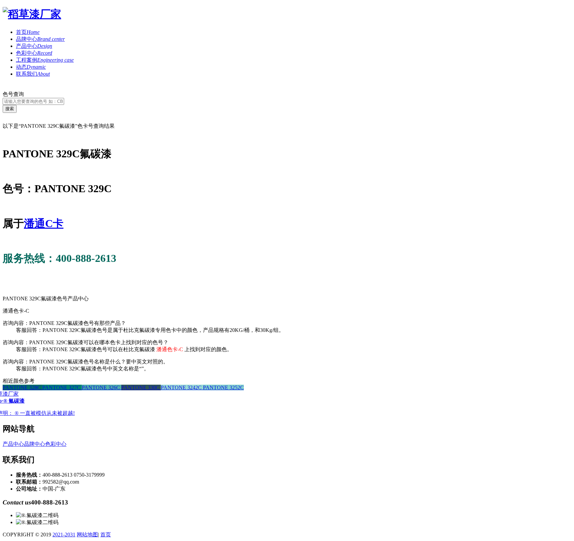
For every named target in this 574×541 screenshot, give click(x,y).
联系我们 (33, 74)
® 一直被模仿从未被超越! (45, 413)
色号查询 (13, 94)
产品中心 (34, 46)
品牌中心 (40, 39)
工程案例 (45, 60)
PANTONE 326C (101, 387)
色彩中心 (34, 53)
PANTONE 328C (22, 387)
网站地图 (87, 534)
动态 (31, 67)
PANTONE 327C (62, 387)
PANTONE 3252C (223, 387)
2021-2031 (63, 534)
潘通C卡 (43, 223)
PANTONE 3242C (182, 387)
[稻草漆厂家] (32, 14)
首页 (28, 32)
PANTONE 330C (141, 387)
